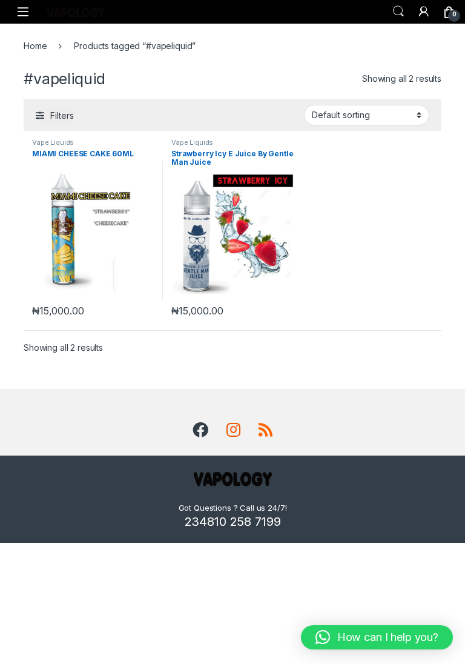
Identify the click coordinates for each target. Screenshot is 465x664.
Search (398, 11)
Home (35, 46)
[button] (377, 637)
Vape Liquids (53, 142)
